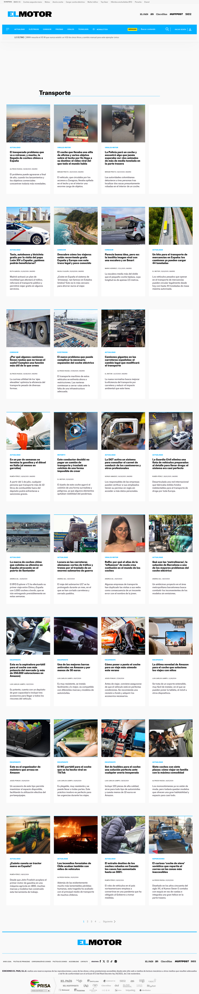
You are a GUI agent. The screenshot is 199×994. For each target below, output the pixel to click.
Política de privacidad (21, 962)
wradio (94, 985)
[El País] (144, 14)
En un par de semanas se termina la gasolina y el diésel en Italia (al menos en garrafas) (28, 464)
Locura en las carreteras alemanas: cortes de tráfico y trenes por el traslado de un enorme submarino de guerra (75, 566)
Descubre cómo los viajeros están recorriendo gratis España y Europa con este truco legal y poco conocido (74, 259)
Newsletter (102, 29)
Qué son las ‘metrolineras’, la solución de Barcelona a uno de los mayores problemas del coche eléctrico (170, 566)
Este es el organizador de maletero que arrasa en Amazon (25, 769)
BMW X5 (17, 2)
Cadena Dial (116, 985)
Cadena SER (121, 981)
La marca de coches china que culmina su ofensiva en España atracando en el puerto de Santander (26, 566)
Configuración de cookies (41, 962)
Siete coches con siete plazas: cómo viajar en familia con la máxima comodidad (170, 769)
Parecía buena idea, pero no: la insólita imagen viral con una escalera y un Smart (122, 257)
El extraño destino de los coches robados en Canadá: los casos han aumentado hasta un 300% (122, 867)
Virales (70, 29)
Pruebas (59, 29)
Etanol (146, 2)
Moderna (78, 990)
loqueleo (130, 990)
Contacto (84, 962)
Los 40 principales (80, 981)
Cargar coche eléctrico (75, 2)
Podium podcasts (93, 990)
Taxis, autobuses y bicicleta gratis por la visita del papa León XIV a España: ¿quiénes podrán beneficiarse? (27, 259)
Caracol (151, 981)
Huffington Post (70, 985)
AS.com (131, 981)
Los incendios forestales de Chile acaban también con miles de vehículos (74, 866)
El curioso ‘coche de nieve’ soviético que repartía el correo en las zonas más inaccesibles (168, 867)
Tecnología (83, 29)
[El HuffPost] (176, 14)
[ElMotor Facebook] (100, 961)
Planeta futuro (138, 985)
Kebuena (149, 985)
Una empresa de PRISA (40, 983)
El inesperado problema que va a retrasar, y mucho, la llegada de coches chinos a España (27, 156)
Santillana (94, 981)
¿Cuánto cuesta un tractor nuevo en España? (26, 865)
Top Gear (105, 2)
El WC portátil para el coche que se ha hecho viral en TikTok (74, 769)
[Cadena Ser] (188, 14)
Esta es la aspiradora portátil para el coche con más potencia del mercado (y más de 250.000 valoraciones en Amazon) (27, 670)
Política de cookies (60, 962)
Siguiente (108, 921)
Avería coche (58, 2)
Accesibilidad (74, 962)
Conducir (47, 29)
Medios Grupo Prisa (40, 990)
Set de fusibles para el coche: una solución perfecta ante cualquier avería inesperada (123, 769)
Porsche (138, 2)
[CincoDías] (161, 14)
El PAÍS (66, 981)
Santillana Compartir (109, 981)
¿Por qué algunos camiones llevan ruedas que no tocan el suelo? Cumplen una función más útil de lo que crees (27, 361)
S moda (117, 990)
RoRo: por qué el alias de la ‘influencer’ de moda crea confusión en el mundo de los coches (122, 566)
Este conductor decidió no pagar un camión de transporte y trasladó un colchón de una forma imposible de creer (73, 465)
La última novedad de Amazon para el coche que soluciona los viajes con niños (170, 667)
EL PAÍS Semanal (127, 985)
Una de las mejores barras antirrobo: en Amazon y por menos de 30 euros (73, 667)
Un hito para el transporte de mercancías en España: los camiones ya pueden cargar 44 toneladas (169, 259)
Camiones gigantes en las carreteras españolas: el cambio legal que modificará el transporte (122, 361)
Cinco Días (105, 985)
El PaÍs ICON (105, 990)
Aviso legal (7, 962)
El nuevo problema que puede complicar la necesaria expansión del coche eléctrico (75, 359)
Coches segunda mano (32, 2)
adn (140, 981)
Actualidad (19, 29)
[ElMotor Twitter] (104, 961)
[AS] (152, 14)
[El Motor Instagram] (108, 961)
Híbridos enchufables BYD (122, 2)
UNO (86, 985)
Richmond (64, 990)
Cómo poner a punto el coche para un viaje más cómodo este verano (122, 667)
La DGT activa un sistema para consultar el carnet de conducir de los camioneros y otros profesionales (123, 464)
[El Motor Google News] (115, 961)
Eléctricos (34, 29)
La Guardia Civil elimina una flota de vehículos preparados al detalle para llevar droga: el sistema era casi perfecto (170, 464)
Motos (47, 2)
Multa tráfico (93, 2)
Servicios (132, 29)
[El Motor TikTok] (111, 961)
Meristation (144, 990)
